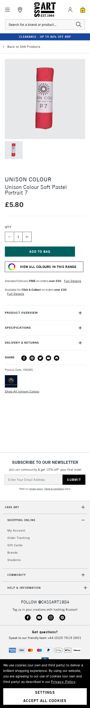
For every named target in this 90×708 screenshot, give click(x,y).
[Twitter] (40, 358)
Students (14, 560)
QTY (8, 227)
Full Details (72, 280)
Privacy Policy (63, 682)
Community (16, 575)
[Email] (48, 358)
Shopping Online (21, 520)
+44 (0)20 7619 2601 (64, 638)
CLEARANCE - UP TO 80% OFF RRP (45, 36)
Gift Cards (15, 545)
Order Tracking (18, 538)
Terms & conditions (54, 488)
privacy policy (36, 488)
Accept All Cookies (45, 700)
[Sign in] (70, 9)
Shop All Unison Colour (22, 391)
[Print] (56, 358)
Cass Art (12, 507)
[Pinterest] (32, 358)
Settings (45, 692)
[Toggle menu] (7, 9)
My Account (16, 530)
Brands (12, 552)
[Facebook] (24, 358)
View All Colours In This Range (48, 267)
